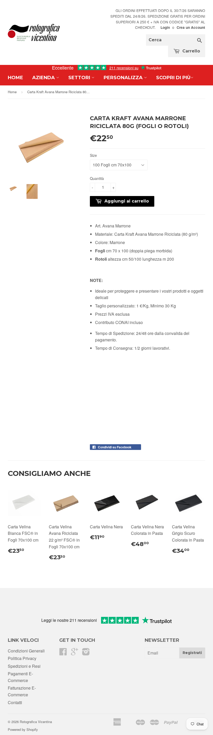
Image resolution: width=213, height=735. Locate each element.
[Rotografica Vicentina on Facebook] (63, 653)
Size (93, 155)
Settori (79, 77)
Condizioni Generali (26, 651)
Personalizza (124, 77)
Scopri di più (173, 77)
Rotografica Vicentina (36, 721)
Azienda (44, 77)
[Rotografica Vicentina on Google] (74, 653)
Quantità (97, 178)
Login (165, 27)
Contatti (15, 702)
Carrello (190, 51)
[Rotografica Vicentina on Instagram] (86, 653)
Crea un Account (191, 27)
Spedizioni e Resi (24, 666)
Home (15, 77)
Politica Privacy (22, 658)
